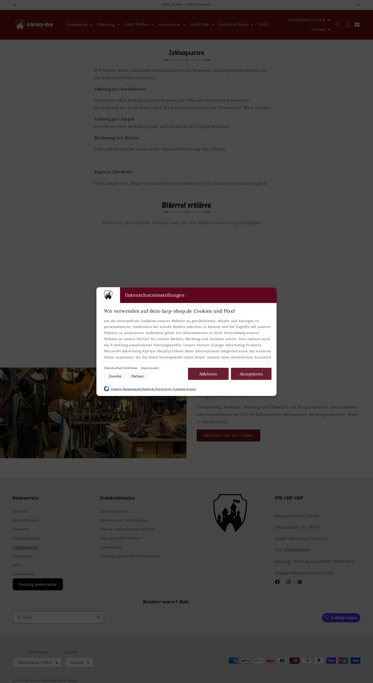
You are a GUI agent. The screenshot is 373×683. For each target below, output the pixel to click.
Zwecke (115, 376)
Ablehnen (208, 373)
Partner (137, 376)
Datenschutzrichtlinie (121, 368)
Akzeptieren (251, 373)
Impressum (150, 368)
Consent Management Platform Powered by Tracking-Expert (153, 389)
